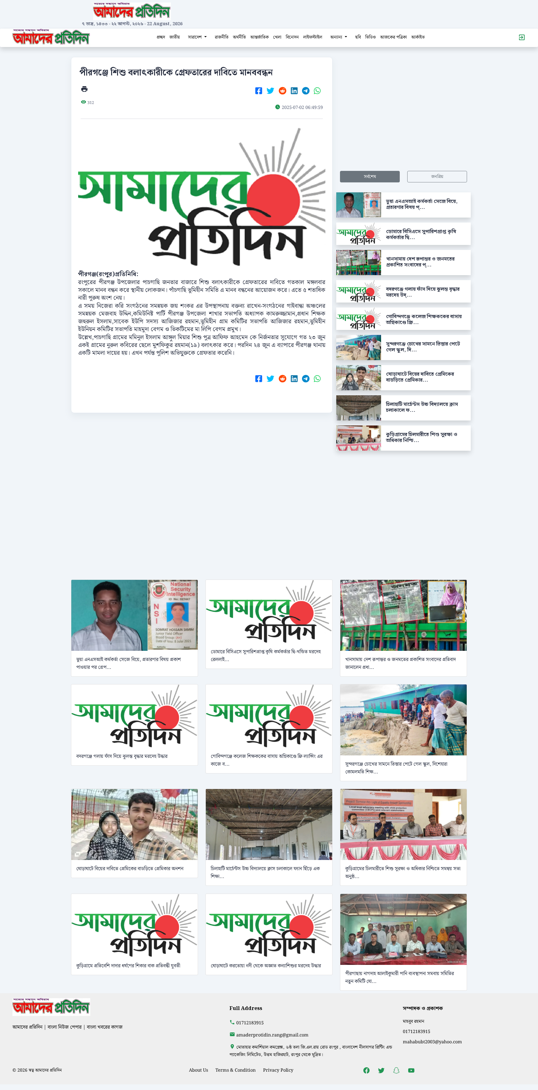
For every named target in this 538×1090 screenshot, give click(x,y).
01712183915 (250, 1023)
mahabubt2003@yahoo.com (432, 1041)
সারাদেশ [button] (195, 37)
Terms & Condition (235, 1070)
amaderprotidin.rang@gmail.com (272, 1035)
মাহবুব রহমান (413, 1021)
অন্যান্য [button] (336, 37)
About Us (198, 1070)
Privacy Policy (278, 1070)
